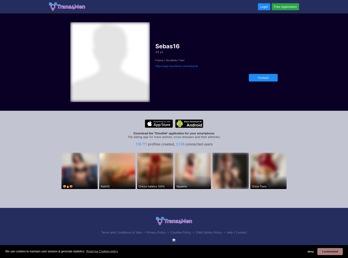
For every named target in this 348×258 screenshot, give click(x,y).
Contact (263, 78)
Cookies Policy (181, 232)
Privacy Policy (156, 232)
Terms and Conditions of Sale (121, 232)
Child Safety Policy (209, 232)
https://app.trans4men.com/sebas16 (176, 66)
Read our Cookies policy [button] (102, 251)
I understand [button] (330, 251)
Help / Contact (237, 232)
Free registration (285, 7)
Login (264, 7)
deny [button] (311, 251)
